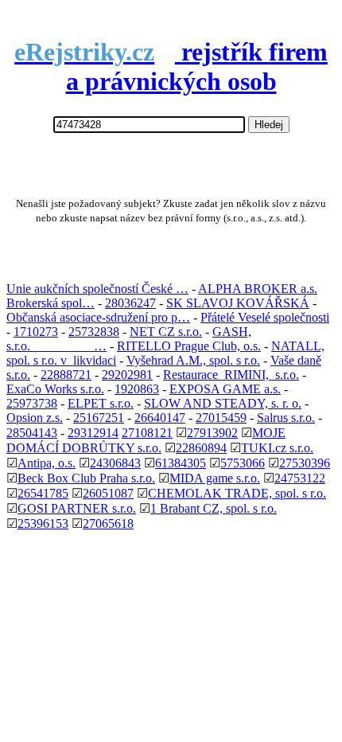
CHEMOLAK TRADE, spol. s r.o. (237, 493)
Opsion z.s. (34, 417)
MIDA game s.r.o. (214, 478)
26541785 (42, 493)
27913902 (212, 432)
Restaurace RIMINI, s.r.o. (231, 374)
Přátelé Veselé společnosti (264, 317)
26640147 (159, 417)
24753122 (299, 478)
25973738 (31, 403)
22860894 (201, 448)
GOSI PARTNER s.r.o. (76, 508)
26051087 (108, 493)
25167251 (98, 417)
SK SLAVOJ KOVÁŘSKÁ (237, 303)
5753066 (242, 463)
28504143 (31, 432)
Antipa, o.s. (46, 463)
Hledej (269, 125)
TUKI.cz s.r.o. (277, 448)
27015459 (221, 417)
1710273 (36, 331)
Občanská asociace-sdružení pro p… (98, 317)
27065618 (108, 523)
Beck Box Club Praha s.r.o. (86, 478)
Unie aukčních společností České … (97, 288)
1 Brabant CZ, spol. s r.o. (213, 508)
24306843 (115, 463)
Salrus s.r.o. (286, 417)
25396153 (42, 523)
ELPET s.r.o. (101, 403)
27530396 (304, 463)
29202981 (127, 374)
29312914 (93, 432)
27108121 (147, 432)
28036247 (130, 303)
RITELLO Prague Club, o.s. (189, 346)
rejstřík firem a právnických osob (171, 66)
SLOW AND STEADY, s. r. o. (222, 403)
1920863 (137, 389)
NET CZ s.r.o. (166, 331)
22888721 (66, 374)
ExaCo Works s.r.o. (55, 389)
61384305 (180, 463)
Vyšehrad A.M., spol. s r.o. (193, 360)
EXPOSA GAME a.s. (225, 389)
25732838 (93, 331)
